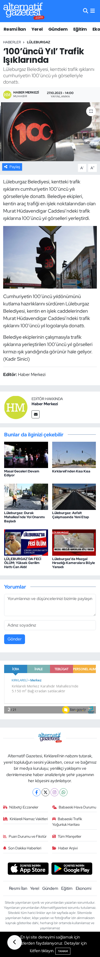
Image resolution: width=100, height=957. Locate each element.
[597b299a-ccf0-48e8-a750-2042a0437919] (50, 256)
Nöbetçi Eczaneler (23, 807)
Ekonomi (83, 888)
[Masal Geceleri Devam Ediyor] (26, 454)
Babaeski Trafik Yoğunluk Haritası (67, 821)
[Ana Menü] (92, 11)
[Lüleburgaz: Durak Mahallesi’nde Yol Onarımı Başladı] (26, 496)
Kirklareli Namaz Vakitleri (29, 818)
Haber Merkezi (45, 403)
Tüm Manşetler (69, 836)
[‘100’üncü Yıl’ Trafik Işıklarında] (50, 131)
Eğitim (80, 29)
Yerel (37, 29)
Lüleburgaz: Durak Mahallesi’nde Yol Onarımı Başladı (24, 517)
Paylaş (14, 166)
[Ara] (85, 11)
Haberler (12, 42)
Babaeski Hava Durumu (77, 807)
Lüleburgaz (38, 42)
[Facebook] (37, 792)
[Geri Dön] (14, 942)
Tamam (63, 951)
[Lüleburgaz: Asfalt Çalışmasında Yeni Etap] (74, 496)
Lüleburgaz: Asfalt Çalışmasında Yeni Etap (70, 515)
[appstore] (28, 869)
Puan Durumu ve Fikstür (28, 836)
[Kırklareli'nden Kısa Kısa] (74, 454)
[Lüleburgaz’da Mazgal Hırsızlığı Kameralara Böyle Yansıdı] (74, 542)
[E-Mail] (36, 414)
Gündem (57, 29)
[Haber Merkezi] (15, 407)
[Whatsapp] (63, 792)
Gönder (15, 639)
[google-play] (71, 869)
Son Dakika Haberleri (24, 848)
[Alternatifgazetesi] (24, 11)
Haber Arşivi (68, 848)
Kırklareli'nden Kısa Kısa (71, 471)
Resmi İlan (15, 29)
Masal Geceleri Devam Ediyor (21, 473)
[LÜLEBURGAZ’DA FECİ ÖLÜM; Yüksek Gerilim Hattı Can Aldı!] (26, 542)
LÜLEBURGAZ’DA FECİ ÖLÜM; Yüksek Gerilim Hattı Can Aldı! (22, 563)
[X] (46, 792)
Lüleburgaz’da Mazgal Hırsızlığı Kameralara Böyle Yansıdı (73, 563)
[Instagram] (54, 792)
